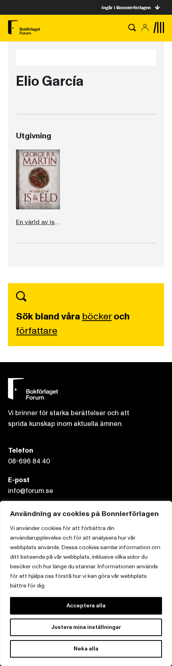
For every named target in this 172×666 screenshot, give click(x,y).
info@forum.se (30, 490)
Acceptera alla (86, 605)
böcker (97, 316)
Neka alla (86, 648)
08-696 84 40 (29, 461)
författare (36, 330)
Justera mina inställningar (86, 627)
